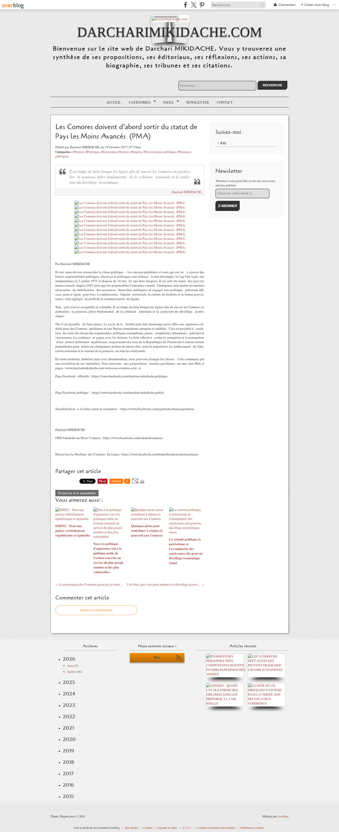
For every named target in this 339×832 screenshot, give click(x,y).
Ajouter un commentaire (96, 610)
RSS (223, 143)
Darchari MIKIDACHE (187, 192)
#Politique (92, 151)
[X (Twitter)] (194, 5)
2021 (68, 728)
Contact (225, 102)
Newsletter (197, 102)
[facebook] (185, 5)
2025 (69, 682)
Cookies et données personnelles (216, 828)
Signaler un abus (168, 828)
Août (70, 665)
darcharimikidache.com (169, 31)
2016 (68, 785)
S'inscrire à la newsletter (77, 493)
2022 (69, 716)
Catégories (138, 102)
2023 (69, 705)
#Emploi (136, 151)
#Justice (123, 151)
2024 (69, 694)
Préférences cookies (252, 828)
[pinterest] (202, 5)
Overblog (283, 816)
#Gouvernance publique (159, 151)
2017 (68, 773)
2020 (69, 739)
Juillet (71, 671)
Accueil (113, 102)
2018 (68, 762)
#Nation (78, 151)
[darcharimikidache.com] (169, 18)
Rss (157, 657)
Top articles (131, 828)
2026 (69, 659)
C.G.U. (187, 828)
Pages (167, 102)
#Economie (108, 151)
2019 (68, 751)
